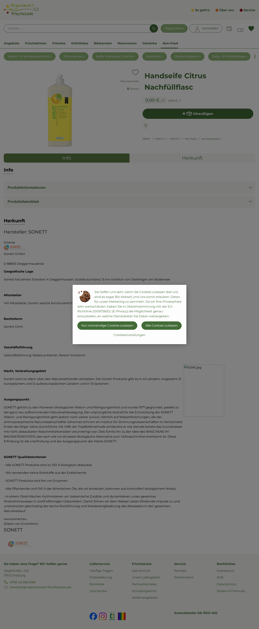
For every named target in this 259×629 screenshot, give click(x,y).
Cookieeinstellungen (129, 335)
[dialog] (129, 314)
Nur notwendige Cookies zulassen (107, 325)
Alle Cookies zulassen (161, 325)
